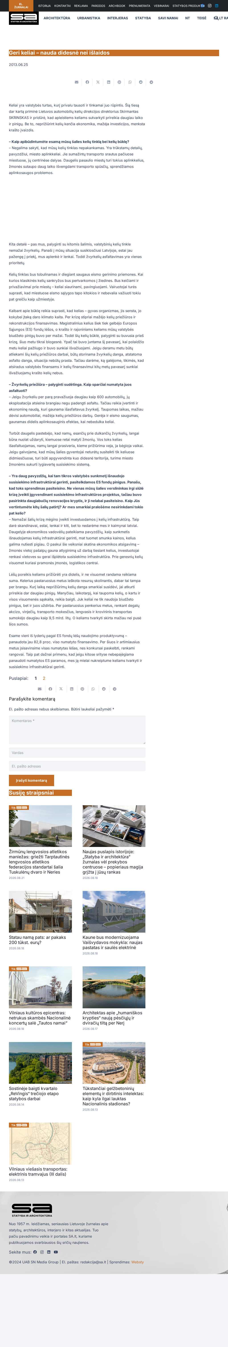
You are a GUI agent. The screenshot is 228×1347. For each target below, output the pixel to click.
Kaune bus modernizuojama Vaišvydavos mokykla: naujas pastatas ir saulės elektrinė (112, 942)
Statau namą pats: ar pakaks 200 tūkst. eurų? (37, 940)
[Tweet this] (98, 82)
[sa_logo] (24, 18)
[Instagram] (209, 5)
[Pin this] (119, 82)
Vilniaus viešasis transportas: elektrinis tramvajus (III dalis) (38, 1171)
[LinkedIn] (216, 5)
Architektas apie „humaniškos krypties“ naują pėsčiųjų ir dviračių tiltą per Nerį (112, 1018)
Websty (137, 1262)
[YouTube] (56, 1252)
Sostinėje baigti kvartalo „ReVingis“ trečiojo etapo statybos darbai (34, 1093)
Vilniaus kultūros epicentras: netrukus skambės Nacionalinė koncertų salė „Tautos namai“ (40, 1018)
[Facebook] (35, 1252)
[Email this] (76, 82)
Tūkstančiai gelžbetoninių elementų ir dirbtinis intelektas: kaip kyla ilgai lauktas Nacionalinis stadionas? (113, 1096)
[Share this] (87, 82)
